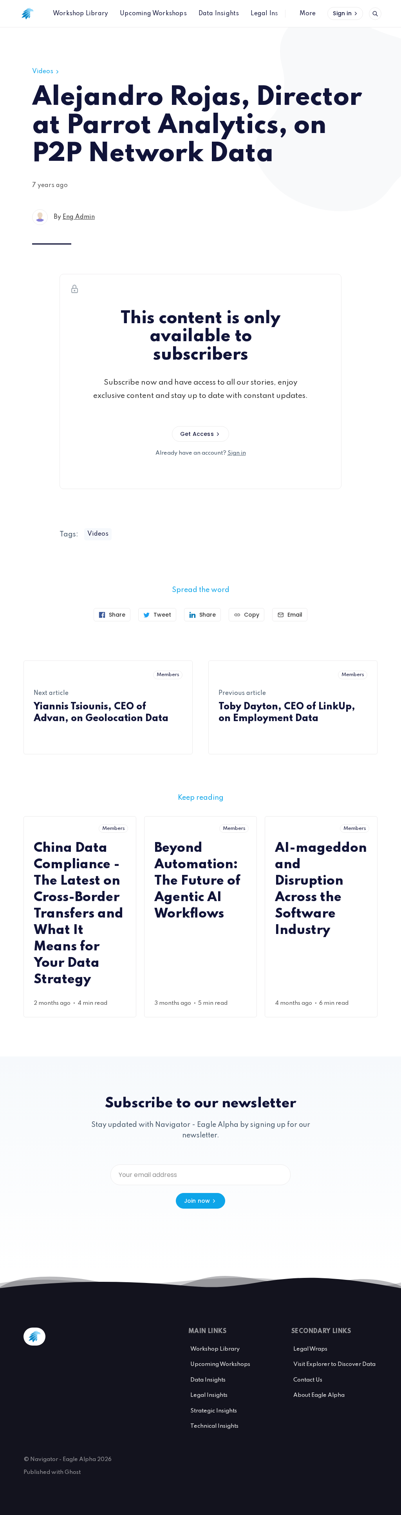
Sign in (342, 13)
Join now (197, 1201)
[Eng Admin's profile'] (40, 217)
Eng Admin (79, 217)
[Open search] (375, 13)
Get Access (197, 434)
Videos (42, 71)
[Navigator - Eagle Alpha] (27, 14)
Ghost (73, 1472)
